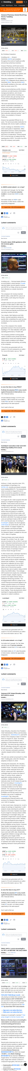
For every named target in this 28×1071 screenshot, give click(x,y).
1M (8, 163)
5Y (15, 163)
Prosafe (23, 283)
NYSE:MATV (5, 1056)
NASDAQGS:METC (7, 1052)
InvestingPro (5, 523)
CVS (6, 80)
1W (5, 163)
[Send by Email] (14, 213)
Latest (3, 5)
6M (11, 163)
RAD (22, 82)
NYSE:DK (17, 1069)
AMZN (9, 59)
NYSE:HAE (15, 1065)
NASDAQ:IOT (15, 735)
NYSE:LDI (5, 487)
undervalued (4, 524)
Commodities (22, 5)
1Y (13, 163)
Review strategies (6, 152)
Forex (15, 5)
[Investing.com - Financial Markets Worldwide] (8, 2)
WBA (9, 82)
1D (3, 163)
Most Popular (9, 5)
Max (18, 163)
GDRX (22, 127)
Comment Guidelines (5, 236)
